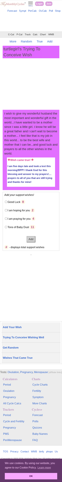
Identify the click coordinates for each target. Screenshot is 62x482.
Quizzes (37, 427)
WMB (51, 34)
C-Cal (11, 34)
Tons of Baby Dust (18, 227)
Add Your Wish (12, 327)
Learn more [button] (44, 467)
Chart (43, 34)
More (13, 41)
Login (39, 3)
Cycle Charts (40, 384)
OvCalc (43, 11)
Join (48, 3)
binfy (41, 451)
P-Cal (19, 34)
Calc (35, 34)
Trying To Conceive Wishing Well (23, 337)
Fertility (36, 391)
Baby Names (40, 433)
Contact (25, 451)
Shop (58, 11)
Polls (35, 421)
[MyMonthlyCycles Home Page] (13, 5)
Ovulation (13, 372)
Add (49, 41)
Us (56, 451)
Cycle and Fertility (13, 421)
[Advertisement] (31, 22)
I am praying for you (19, 218)
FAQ (35, 440)
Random (26, 41)
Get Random (11, 347)
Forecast (12, 11)
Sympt (22, 11)
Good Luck (14, 202)
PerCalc (32, 11)
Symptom (37, 397)
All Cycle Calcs (12, 403)
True (40, 41)
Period (7, 384)
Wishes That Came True (18, 357)
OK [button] (31, 476)
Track (28, 34)
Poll (51, 11)
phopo (49, 451)
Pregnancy (26, 372)
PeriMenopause (12, 440)
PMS (6, 433)
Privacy (14, 451)
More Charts (39, 403)
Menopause (41, 372)
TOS (5, 451)
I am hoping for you (19, 210)
